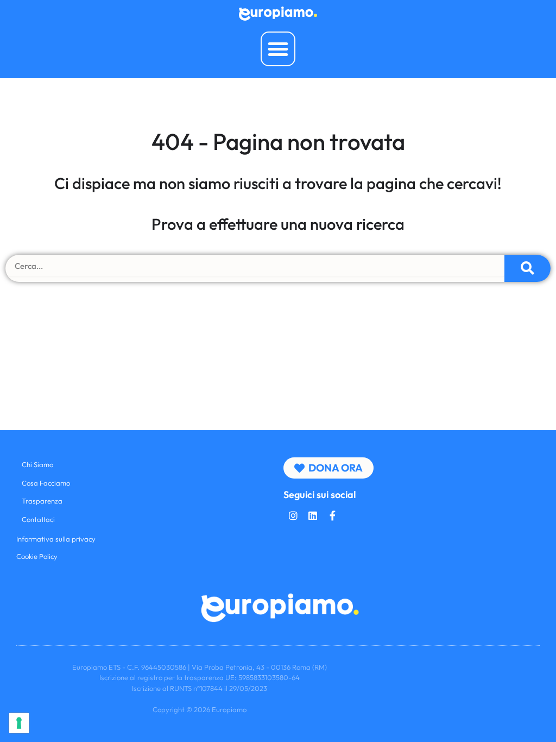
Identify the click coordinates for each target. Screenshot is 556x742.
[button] (278, 49)
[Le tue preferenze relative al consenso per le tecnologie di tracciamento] (19, 723)
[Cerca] (527, 268)
